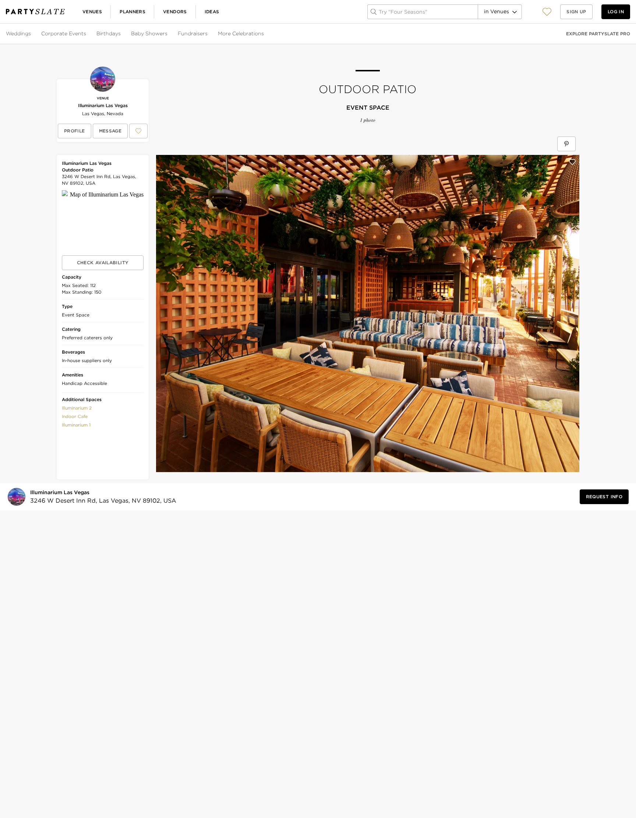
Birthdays (108, 33)
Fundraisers (193, 33)
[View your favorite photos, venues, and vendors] (547, 11)
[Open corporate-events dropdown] (87, 34)
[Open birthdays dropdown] (121, 34)
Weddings (18, 33)
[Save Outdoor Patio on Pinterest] (566, 144)
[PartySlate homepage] (35, 11)
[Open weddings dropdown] (31, 34)
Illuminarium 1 (76, 425)
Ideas (212, 11)
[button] (547, 11)
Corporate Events (63, 33)
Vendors (175, 11)
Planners (132, 11)
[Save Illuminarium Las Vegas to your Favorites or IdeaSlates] (138, 131)
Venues (92, 11)
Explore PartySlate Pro (598, 33)
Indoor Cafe (75, 416)
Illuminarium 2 (77, 408)
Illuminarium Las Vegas (103, 105)
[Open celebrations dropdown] (264, 34)
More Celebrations (241, 33)
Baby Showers (149, 33)
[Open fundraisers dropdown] (208, 34)
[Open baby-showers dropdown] (168, 34)
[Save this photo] (572, 162)
